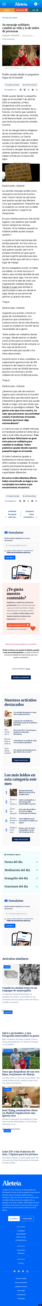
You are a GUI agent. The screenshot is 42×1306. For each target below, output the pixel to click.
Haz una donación (21, 1282)
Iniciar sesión (27, 1218)
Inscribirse (10, 557)
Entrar (28, 669)
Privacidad (21, 1299)
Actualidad (21, 1231)
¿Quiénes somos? (21, 1287)
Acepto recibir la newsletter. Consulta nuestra (20, 551)
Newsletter (21, 1250)
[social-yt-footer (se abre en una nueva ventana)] (15, 1271)
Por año (21, 1263)
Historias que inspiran (9, 18)
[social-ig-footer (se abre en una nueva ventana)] (27, 1271)
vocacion (7, 1089)
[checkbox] (5, 550)
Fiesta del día (13, 862)
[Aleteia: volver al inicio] (21, 4)
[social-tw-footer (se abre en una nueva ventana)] (23, 1271)
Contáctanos (21, 1295)
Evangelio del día (16, 878)
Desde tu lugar (10, 287)
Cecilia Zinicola (27, 35)
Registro (7, 10)
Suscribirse (14, 1218)
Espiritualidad (21, 1234)
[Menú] (7, 4)
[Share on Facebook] (21, 90)
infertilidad (8, 1051)
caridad (7, 967)
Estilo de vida (21, 1237)
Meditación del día (17, 870)
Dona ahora (20, 10)
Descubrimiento (21, 1240)
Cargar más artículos (21, 760)
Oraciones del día (16, 886)
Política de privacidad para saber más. (19, 552)
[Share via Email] (33, 90)
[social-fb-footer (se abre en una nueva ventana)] (19, 1271)
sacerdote (8, 1012)
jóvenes (7, 1131)
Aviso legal (21, 1291)
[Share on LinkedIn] (25, 90)
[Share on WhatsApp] (37, 90)
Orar (33, 10)
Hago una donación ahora (17, 625)
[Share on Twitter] (29, 90)
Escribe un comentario (21, 677)
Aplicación (21, 1253)
